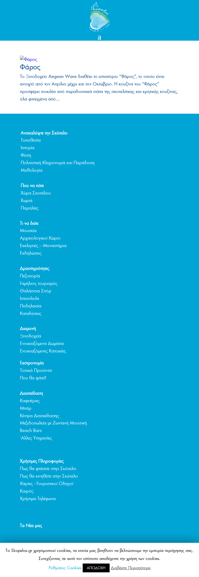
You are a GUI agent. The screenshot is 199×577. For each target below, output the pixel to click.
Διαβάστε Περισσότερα (131, 567)
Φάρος (30, 66)
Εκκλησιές (29, 245)
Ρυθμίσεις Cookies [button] (65, 567)
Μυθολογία (31, 170)
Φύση (26, 155)
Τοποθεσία (31, 140)
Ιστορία (27, 147)
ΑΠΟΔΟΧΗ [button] (96, 567)
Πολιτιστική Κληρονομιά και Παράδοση (58, 162)
